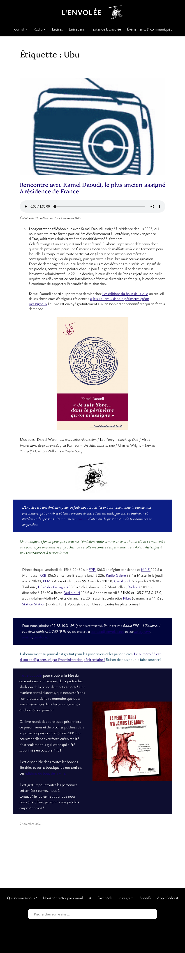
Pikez (127, 598)
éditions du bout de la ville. (45, 773)
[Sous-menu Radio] (45, 29)
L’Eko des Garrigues (53, 586)
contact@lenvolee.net (107, 631)
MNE (145, 569)
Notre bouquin (30, 675)
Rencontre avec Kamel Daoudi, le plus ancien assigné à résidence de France (92, 187)
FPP (92, 569)
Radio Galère (116, 575)
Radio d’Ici (72, 592)
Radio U (134, 586)
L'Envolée (81, 12)
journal (82, 518)
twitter (27, 637)
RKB (43, 575)
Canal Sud (122, 580)
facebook (40, 637)
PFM (47, 580)
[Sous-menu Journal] (26, 29)
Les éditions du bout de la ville (125, 293)
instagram (142, 631)
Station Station (33, 604)
